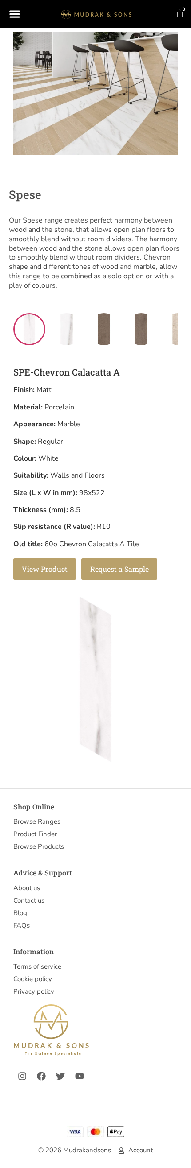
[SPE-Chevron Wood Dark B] (141, 329)
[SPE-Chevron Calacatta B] (67, 329)
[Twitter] (60, 1076)
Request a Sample (119, 569)
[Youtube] (79, 1076)
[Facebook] (41, 1076)
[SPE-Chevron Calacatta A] (29, 329)
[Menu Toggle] (14, 14)
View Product (45, 569)
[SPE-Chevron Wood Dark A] (104, 329)
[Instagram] (22, 1076)
